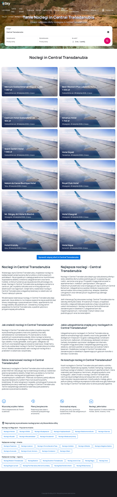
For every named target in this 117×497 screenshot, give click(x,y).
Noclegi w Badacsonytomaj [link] (67, 436)
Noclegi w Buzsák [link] (9, 436)
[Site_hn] (106, 478)
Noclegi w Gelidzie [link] (68, 446)
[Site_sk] (51, 478)
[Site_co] (65, 478)
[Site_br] (3, 478)
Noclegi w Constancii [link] (48, 451)
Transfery (85, 10)
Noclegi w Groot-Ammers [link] (29, 451)
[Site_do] (72, 478)
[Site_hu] (58, 478)
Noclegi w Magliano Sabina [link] (103, 446)
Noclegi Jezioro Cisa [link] (74, 461)
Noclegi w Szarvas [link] (104, 431)
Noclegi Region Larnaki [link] (11, 466)
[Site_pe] (24, 478)
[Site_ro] (10, 478)
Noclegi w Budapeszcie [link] (42, 431)
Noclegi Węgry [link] (89, 461)
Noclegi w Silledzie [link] (84, 446)
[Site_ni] (92, 478)
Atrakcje (64, 10)
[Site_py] (113, 478)
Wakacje (30, 10)
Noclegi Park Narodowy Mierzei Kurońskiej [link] (36, 466)
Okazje (56, 10)
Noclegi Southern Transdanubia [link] (53, 461)
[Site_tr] (31, 478)
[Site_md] (45, 478)
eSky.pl (4, 17)
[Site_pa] (79, 478)
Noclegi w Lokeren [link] (27, 446)
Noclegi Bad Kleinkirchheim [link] (63, 466)
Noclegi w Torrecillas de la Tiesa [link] (47, 446)
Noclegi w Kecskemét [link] (47, 436)
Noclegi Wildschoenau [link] (84, 466)
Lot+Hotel (6, 10)
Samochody (47, 10)
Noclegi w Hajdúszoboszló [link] (62, 431)
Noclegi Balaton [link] (33, 461)
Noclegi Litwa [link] (103, 461)
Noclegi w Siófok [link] (25, 431)
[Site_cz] (38, 478)
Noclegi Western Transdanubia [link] (13, 461)
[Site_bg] (17, 478)
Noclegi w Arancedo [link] (10, 451)
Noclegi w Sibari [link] (65, 451)
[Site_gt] (99, 478)
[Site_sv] (86, 478)
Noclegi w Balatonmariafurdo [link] (84, 431)
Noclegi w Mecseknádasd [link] (27, 436)
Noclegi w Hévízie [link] (9, 431)
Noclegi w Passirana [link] (10, 446)
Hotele (38, 10)
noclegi (10, 17)
